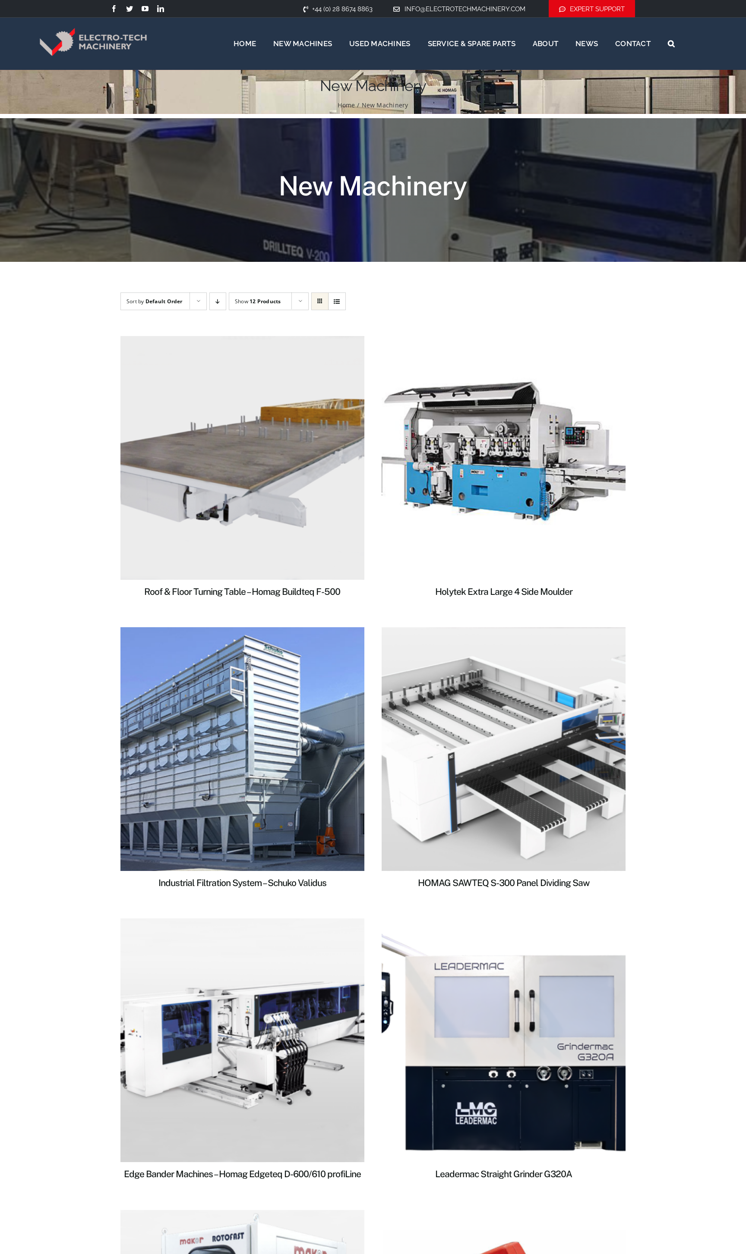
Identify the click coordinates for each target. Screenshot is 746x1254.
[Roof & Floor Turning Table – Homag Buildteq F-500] (242, 341)
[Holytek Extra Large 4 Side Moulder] (504, 341)
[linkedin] (160, 8)
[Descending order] (217, 301)
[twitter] (129, 8)
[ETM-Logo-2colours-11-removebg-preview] (93, 17)
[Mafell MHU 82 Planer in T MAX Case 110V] (504, 1215)
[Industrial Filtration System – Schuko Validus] (242, 632)
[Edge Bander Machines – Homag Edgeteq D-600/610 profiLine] (242, 923)
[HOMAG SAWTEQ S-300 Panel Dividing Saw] (504, 632)
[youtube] (145, 8)
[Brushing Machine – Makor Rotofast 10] (242, 1215)
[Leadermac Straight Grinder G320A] (504, 923)
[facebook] (114, 8)
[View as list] (337, 301)
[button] (671, 43)
